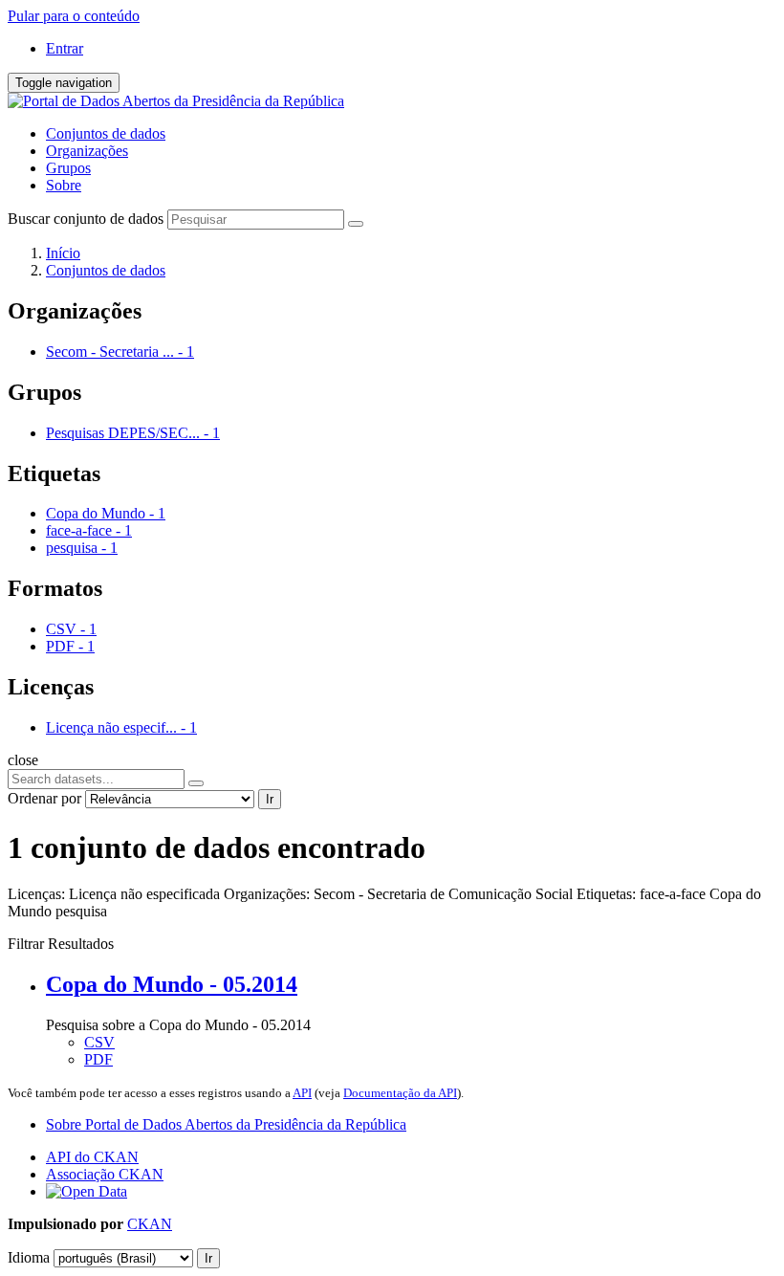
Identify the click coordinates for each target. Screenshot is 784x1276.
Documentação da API (400, 1093)
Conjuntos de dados (105, 133)
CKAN (149, 1224)
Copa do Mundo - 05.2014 (171, 984)
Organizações (87, 151)
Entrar (64, 48)
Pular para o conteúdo (74, 16)
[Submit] (355, 224)
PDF (98, 1059)
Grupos (68, 168)
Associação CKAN (104, 1174)
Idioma (29, 1257)
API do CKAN (92, 1157)
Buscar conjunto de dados (85, 218)
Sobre (63, 185)
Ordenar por (44, 798)
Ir (269, 799)
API (302, 1093)
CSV (99, 1042)
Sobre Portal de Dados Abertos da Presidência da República (226, 1124)
